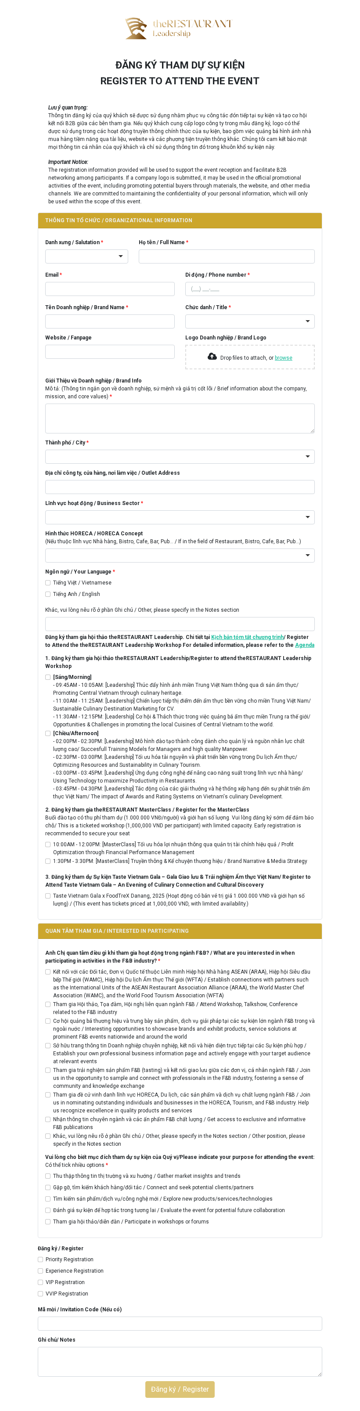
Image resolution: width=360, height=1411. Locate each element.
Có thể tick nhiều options (179, 1161)
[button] (180, 220)
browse (283, 358)
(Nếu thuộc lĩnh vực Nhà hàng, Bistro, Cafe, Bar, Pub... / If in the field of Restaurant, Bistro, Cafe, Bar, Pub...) (173, 537)
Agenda (304, 645)
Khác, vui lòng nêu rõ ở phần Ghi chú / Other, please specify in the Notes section (142, 610)
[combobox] (86, 256)
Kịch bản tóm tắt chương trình (247, 637)
